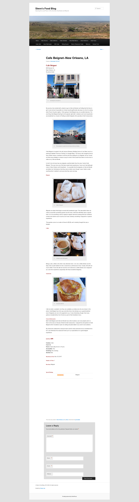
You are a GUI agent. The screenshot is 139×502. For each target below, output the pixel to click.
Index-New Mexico (73, 40)
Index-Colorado (63, 40)
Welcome (88, 44)
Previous (38, 49)
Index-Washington (47, 44)
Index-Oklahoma (84, 40)
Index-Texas (93, 40)
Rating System (65, 44)
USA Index (56, 44)
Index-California (53, 40)
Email (49, 466)
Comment (50, 436)
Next (102, 49)
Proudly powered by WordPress (69, 496)
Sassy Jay (42, 488)
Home (37, 40)
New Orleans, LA (60, 419)
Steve (67, 419)
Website (49, 474)
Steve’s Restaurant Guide (77, 44)
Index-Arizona (44, 40)
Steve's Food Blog (45, 8)
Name (49, 458)
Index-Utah (38, 44)
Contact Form (96, 44)
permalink (77, 419)
